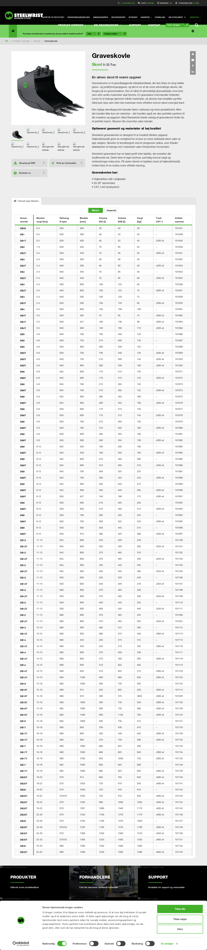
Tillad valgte (180, 919)
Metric (95, 210)
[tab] (26, 201)
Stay (89, 34)
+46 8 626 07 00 (128, 3)
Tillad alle (180, 909)
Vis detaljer (167, 943)
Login (196, 3)
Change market (110, 34)
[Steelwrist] (25, 15)
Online (150, 3)
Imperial (111, 210)
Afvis (180, 929)
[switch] (93, 943)
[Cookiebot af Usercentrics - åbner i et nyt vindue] (21, 943)
